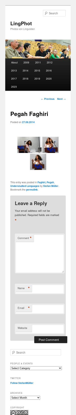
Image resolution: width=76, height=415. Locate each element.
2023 (14, 86)
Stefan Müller (50, 186)
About (14, 62)
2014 (25, 70)
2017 (14, 78)
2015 (37, 70)
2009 (26, 62)
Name (24, 288)
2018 (25, 78)
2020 (49, 78)
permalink (32, 189)
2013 (14, 70)
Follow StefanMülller (21, 383)
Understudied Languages (24, 186)
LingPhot (21, 23)
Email (24, 308)
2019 (37, 78)
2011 (38, 62)
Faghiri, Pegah (45, 182)
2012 (49, 62)
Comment (25, 238)
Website (22, 328)
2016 (49, 70)
